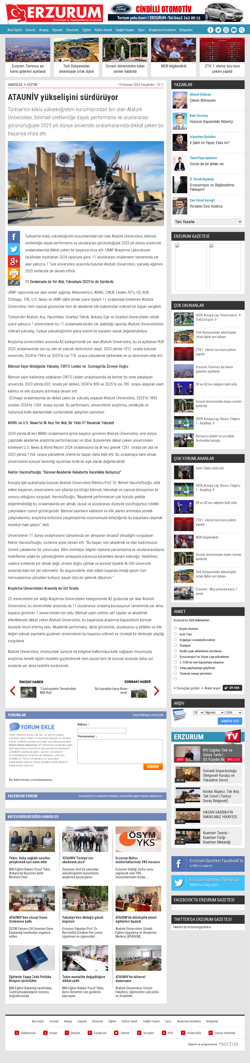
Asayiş (43, 30)
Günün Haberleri (225, 1033)
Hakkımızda (28, 1033)
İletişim (75, 1033)
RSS (170, 1033)
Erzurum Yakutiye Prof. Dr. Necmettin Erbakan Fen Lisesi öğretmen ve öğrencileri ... (82, 932)
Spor (141, 30)
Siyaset (57, 30)
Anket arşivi (212, 688)
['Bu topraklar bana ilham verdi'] (139, 696)
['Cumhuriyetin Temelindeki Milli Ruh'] (28, 696)
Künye (53, 1033)
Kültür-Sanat (103, 30)
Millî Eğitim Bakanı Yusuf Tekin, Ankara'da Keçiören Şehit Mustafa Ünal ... (30, 873)
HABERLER (15, 85)
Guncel (30, 30)
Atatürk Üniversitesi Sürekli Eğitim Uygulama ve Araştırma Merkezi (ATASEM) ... (135, 932)
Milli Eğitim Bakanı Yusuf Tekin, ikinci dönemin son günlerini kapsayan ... (83, 992)
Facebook (100, 1033)
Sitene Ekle (194, 1033)
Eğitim (87, 30)
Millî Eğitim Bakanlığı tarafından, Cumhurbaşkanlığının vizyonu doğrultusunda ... (30, 992)
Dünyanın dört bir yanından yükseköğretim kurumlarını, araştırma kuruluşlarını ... (80, 873)
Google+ (148, 1033)
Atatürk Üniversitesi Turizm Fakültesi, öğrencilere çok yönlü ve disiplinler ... (137, 992)
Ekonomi (72, 30)
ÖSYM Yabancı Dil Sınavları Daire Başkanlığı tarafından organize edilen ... (31, 932)
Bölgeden (186, 30)
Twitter (124, 1033)
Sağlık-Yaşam (125, 30)
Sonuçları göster (188, 688)
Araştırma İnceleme (162, 30)
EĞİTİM (32, 85)
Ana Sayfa (14, 30)
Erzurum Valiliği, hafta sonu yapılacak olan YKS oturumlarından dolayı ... (134, 873)
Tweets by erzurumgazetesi (192, 927)
